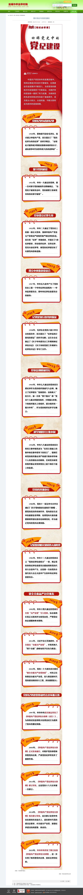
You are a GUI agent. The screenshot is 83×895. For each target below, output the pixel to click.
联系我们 (8, 892)
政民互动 (49, 11)
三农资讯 (17, 11)
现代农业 (57, 11)
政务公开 (33, 11)
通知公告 (25, 11)
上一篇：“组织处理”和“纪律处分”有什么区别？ (22, 883)
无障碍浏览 (67, 1)
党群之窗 (74, 11)
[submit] (74, 5)
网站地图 (14, 892)
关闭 (68, 881)
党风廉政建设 (22, 15)
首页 (9, 11)
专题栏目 (65, 11)
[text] (62, 5)
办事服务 (41, 11)
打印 (63, 881)
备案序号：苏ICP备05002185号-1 (48, 890)
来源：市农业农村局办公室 (65, 873)
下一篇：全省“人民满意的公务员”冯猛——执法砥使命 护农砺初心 (26, 884)
